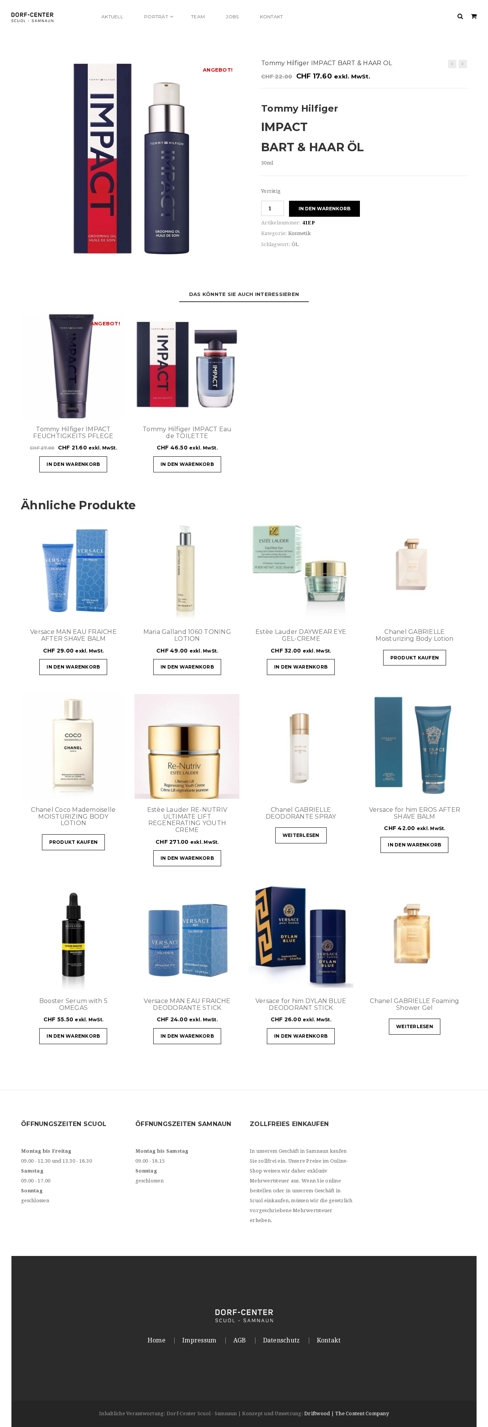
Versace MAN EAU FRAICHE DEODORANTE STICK (187, 1004)
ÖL (295, 244)
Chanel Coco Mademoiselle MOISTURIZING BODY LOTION (73, 816)
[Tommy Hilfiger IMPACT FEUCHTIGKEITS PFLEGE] (463, 64)
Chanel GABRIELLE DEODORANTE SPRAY (301, 813)
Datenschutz (281, 1340)
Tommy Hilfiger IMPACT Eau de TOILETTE (187, 433)
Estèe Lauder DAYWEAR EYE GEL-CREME (300, 635)
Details (97, 408)
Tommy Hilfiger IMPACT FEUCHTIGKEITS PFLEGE (73, 433)
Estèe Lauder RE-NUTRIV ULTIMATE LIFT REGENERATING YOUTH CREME (187, 819)
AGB (239, 1340)
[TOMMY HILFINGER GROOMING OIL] (129, 168)
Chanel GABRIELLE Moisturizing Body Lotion (414, 635)
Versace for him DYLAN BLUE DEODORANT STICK (301, 1004)
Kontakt (329, 1340)
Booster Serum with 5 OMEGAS (73, 1004)
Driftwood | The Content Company (346, 1413)
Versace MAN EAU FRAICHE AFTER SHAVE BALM (73, 635)
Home (156, 1340)
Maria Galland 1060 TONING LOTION (187, 635)
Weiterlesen (301, 835)
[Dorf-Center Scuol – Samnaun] (51, 16)
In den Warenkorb (324, 208)
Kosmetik (299, 233)
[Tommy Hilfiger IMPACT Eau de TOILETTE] (452, 64)
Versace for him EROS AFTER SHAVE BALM (415, 813)
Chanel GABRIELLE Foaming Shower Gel (414, 1004)
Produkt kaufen (414, 658)
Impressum (199, 1340)
